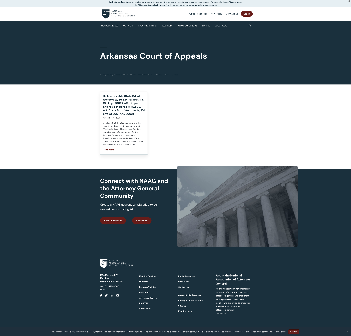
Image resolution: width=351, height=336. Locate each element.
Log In (247, 13)
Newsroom (217, 13)
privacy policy (189, 332)
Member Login (185, 311)
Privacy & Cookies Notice (190, 300)
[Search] (249, 25)
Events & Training (147, 26)
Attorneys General (187, 26)
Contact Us (232, 13)
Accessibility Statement (190, 295)
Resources (167, 26)
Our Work (128, 26)
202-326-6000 (111, 286)
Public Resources (198, 13)
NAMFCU (206, 26)
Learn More (221, 313)
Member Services (109, 26)
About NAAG (221, 26)
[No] (347, 331)
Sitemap (182, 306)
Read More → (110, 149)
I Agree (294, 331)
